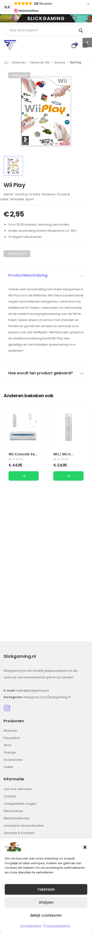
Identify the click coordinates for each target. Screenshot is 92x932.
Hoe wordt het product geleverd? (40, 373)
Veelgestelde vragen (20, 803)
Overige (10, 752)
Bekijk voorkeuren (46, 915)
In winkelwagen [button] (23, 476)
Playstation (12, 738)
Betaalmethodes (17, 818)
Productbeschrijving (27, 275)
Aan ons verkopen (18, 789)
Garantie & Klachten (19, 833)
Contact (10, 796)
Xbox (7, 745)
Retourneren (13, 811)
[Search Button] (81, 30)
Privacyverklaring (56, 925)
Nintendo (19, 62)
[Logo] (10, 45)
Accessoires (13, 759)
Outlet (8, 767)
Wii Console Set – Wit (22, 456)
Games (59, 62)
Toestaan (46, 889)
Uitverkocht (19, 75)
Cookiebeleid (30, 925)
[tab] (46, 275)
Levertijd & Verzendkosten (24, 825)
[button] (85, 846)
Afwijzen (46, 902)
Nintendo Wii (40, 62)
